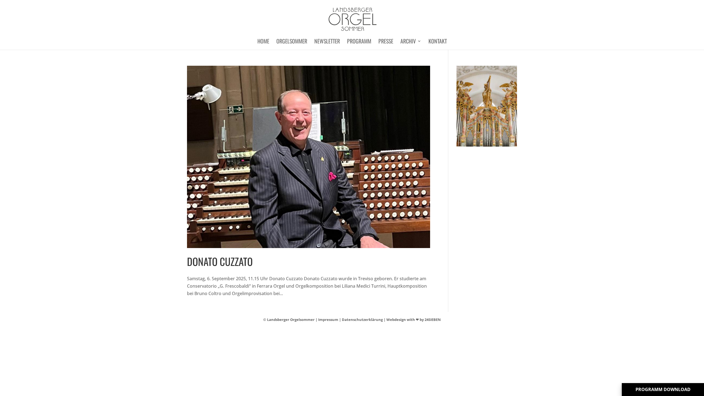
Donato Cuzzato (220, 261)
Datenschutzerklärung (362, 319)
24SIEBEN (433, 319)
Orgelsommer (291, 42)
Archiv (408, 42)
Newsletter (327, 42)
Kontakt (437, 42)
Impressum (328, 319)
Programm (359, 42)
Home (263, 42)
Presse (385, 42)
